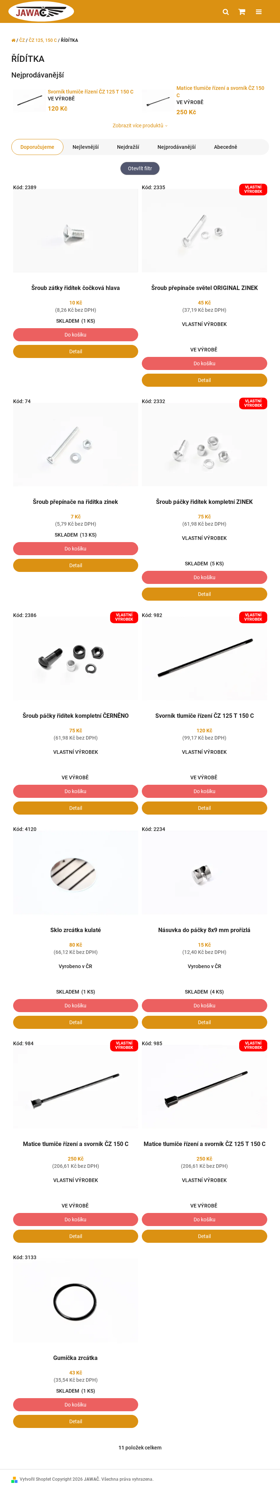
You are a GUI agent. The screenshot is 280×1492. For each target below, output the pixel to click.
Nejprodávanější (177, 147)
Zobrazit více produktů (138, 125)
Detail (75, 351)
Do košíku (75, 335)
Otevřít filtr (140, 168)
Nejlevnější (86, 147)
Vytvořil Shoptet (35, 1479)
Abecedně (225, 147)
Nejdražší (128, 147)
